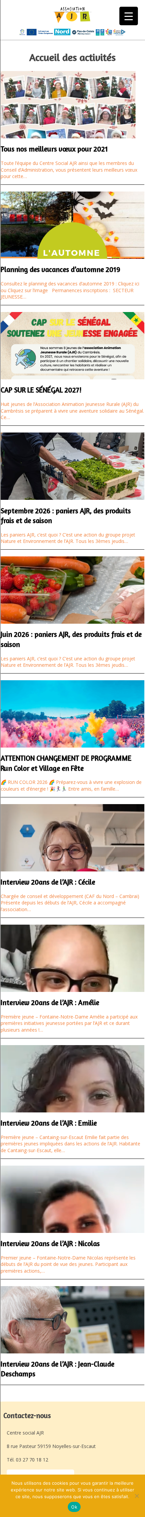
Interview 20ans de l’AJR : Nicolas (50, 1243)
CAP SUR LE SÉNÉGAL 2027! (41, 390)
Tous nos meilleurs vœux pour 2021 (54, 149)
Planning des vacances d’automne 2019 (60, 269)
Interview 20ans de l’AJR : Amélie (50, 1002)
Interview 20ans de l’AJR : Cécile (48, 882)
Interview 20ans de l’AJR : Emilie (49, 1123)
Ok (74, 1507)
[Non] (136, 1495)
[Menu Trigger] (128, 16)
